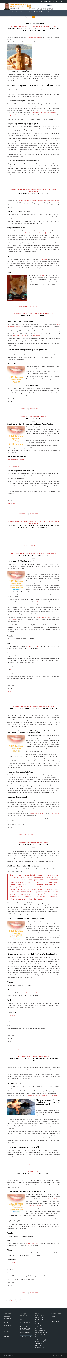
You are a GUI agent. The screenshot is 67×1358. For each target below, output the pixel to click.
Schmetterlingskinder (20, 335)
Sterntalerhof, (52, 1199)
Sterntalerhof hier (13, 466)
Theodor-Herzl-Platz (32, 646)
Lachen (33, 26)
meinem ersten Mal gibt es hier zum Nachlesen (42, 1095)
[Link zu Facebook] (53, 1)
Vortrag (56, 521)
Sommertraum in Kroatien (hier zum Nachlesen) (26, 233)
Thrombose (11, 106)
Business (30, 313)
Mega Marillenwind (40, 1334)
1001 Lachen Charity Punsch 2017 (33, 555)
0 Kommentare (32, 182)
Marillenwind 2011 (40, 1332)
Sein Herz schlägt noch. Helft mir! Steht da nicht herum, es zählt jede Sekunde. (33, 526)
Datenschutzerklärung (57, 1319)
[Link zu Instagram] (56, 1)
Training (53, 26)
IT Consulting (8, 1325)
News (51, 313)
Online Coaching (40, 1340)
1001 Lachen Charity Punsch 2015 (33, 1174)
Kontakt (49, 1)
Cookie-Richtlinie (56, 1321)
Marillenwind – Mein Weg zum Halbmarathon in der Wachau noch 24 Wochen (34, 30)
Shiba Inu (42, 275)
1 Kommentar (33, 699)
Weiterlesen (33, 537)
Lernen (38, 26)
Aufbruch (21, 26)
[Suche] (26, 17)
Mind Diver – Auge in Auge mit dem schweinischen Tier (33, 1059)
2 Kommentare (32, 834)
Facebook (13, 670)
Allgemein (14, 26)
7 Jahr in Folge (42, 602)
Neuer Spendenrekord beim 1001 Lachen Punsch (33, 708)
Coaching (28, 26)
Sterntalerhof (37, 335)
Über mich (43, 1)
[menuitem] (43, 1)
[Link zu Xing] (61, 1)
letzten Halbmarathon (33, 37)
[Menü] (34, 17)
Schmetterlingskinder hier (15, 460)
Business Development (8, 1321)
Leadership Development (8, 1317)
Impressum (54, 1316)
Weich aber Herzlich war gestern (33, 194)
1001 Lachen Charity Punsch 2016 (33, 844)
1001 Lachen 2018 (33, 418)
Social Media (38, 1341)
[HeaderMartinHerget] (18, 6)
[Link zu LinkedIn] (58, 1)
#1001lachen (11, 503)
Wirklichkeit (33, 191)
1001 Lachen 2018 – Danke (33, 316)
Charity (36, 313)
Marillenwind (45, 26)
